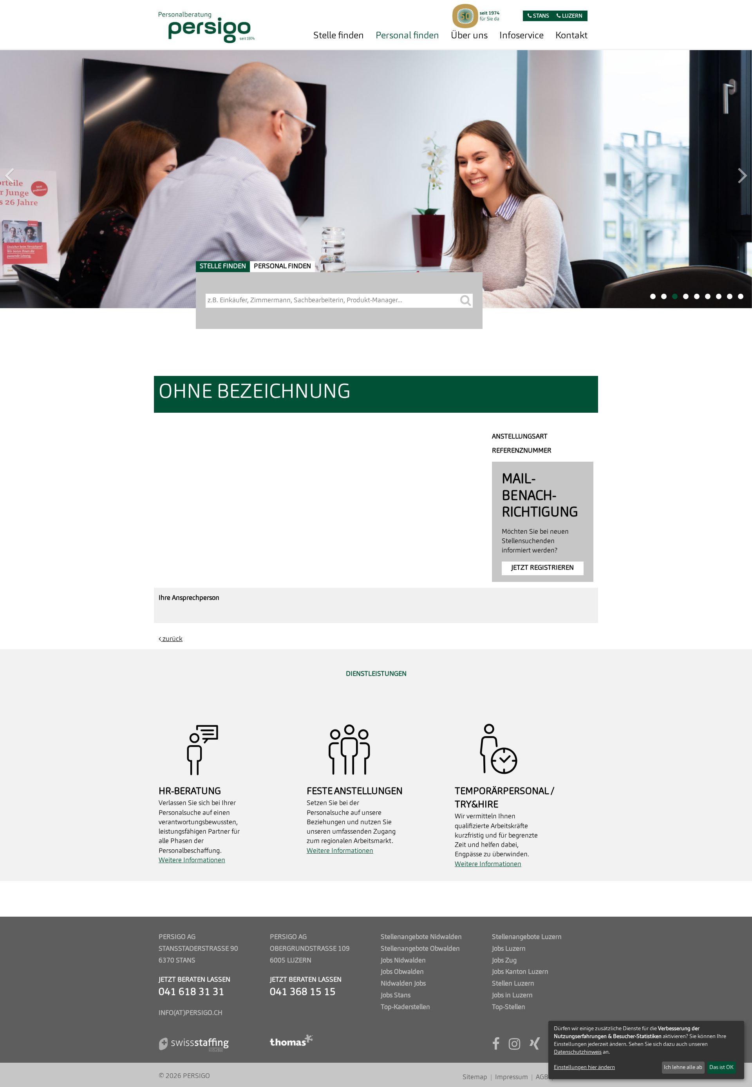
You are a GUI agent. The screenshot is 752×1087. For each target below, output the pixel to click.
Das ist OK (721, 1067)
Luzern (571, 16)
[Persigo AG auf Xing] (535, 1047)
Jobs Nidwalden (403, 960)
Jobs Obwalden (402, 972)
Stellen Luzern (513, 983)
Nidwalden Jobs (403, 983)
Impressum (511, 1077)
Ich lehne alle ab (683, 1067)
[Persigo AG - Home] (207, 25)
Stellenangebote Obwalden (420, 949)
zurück (172, 381)
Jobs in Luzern (512, 995)
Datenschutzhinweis (578, 1052)
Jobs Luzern (509, 949)
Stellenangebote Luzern (527, 937)
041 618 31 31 (191, 992)
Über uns (469, 36)
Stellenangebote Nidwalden (421, 937)
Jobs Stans (395, 995)
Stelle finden (338, 36)
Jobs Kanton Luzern (520, 972)
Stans (540, 16)
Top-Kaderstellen (405, 1007)
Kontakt (571, 36)
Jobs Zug (504, 960)
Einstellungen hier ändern (584, 1067)
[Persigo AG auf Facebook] (495, 1047)
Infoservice (521, 36)
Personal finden (407, 36)
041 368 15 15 (303, 992)
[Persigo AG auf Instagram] (514, 1047)
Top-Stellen (508, 1007)
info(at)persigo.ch (190, 1013)
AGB (542, 1077)
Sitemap (475, 1077)
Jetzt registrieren (542, 310)
